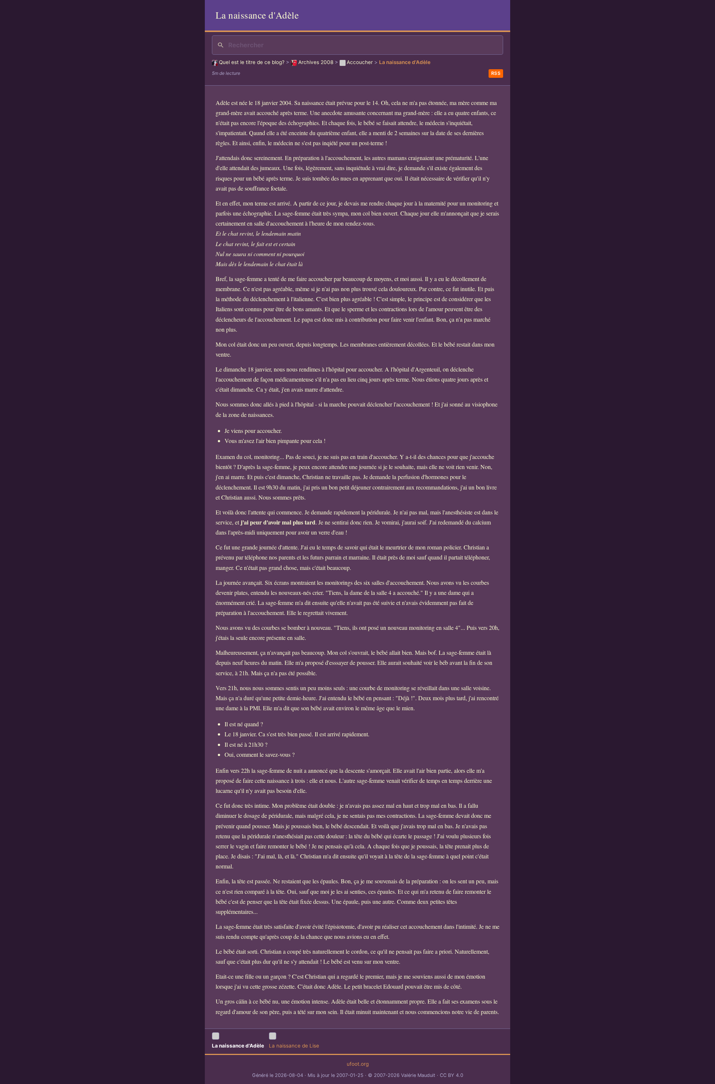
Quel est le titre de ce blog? (252, 62)
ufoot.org (358, 1064)
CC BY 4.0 (451, 1075)
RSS (496, 73)
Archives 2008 (315, 62)
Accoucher (360, 62)
